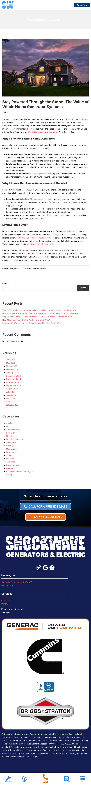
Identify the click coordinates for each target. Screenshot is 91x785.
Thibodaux (21, 122)
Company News (13, 429)
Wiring (9, 475)
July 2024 (10, 392)
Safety (9, 455)
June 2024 (11, 395)
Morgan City (43, 257)
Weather (17, 269)
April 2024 (11, 401)
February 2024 (12, 405)
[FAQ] (24, 778)
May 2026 (10, 363)
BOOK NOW (66, 782)
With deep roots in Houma (41, 199)
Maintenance (12, 449)
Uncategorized (12, 465)
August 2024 (12, 389)
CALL (45, 781)
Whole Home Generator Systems (43, 132)
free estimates (68, 231)
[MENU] (82, 778)
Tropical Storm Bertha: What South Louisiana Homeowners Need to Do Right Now (39, 310)
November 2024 (13, 379)
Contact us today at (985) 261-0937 (35, 238)
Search (5, 283)
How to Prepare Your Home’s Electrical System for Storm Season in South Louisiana (40, 313)
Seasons (10, 458)
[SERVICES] (8, 778)
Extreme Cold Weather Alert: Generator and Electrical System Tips (32, 323)
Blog (11, 269)
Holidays (10, 445)
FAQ (24, 782)
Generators (11, 442)
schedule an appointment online (40, 244)
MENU (83, 782)
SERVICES (8, 782)
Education (10, 433)
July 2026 (10, 360)
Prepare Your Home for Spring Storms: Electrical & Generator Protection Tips (37, 316)
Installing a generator (37, 173)
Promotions (11, 452)
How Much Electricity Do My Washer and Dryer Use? (26, 320)
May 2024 (10, 398)
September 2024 (13, 385)
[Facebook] (52, 567)
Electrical (10, 436)
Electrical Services (14, 439)
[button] (45, 517)
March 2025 (11, 366)
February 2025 (12, 369)
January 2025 (12, 372)
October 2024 (12, 382)
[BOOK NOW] (66, 778)
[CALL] (45, 777)
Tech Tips (10, 462)
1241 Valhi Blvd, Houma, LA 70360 (16, 582)
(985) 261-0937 (8, 585)
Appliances (11, 423)
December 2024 (13, 376)
